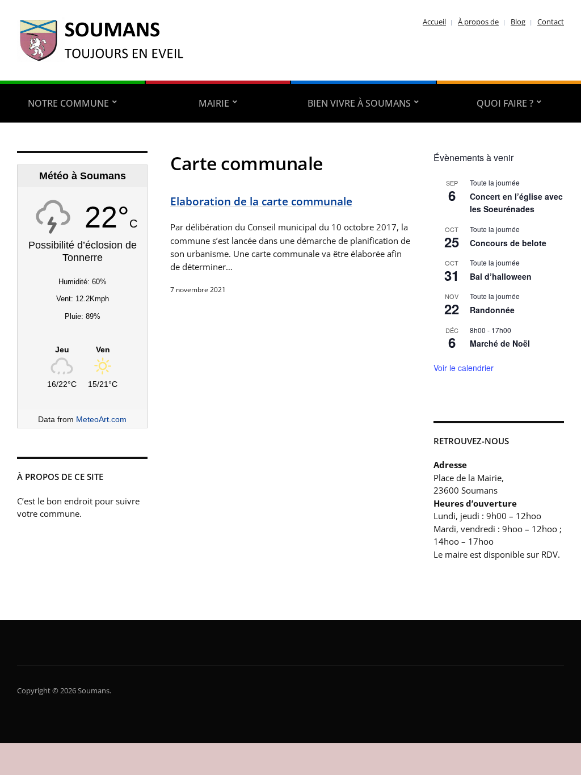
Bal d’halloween (501, 276)
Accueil (434, 21)
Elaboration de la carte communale (261, 201)
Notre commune (68, 103)
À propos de (478, 21)
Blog (518, 21)
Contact (550, 21)
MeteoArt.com (101, 419)
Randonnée (492, 309)
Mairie (214, 103)
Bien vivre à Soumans (359, 103)
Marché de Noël (500, 343)
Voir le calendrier (463, 367)
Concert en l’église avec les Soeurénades (516, 203)
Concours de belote (508, 242)
